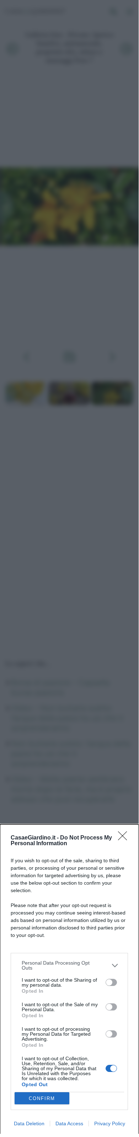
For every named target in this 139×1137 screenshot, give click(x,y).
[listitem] (69, 965)
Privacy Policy (109, 1123)
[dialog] (69, 980)
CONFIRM (42, 1098)
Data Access (69, 1123)
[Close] (125, 838)
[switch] (111, 982)
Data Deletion (29, 1123)
